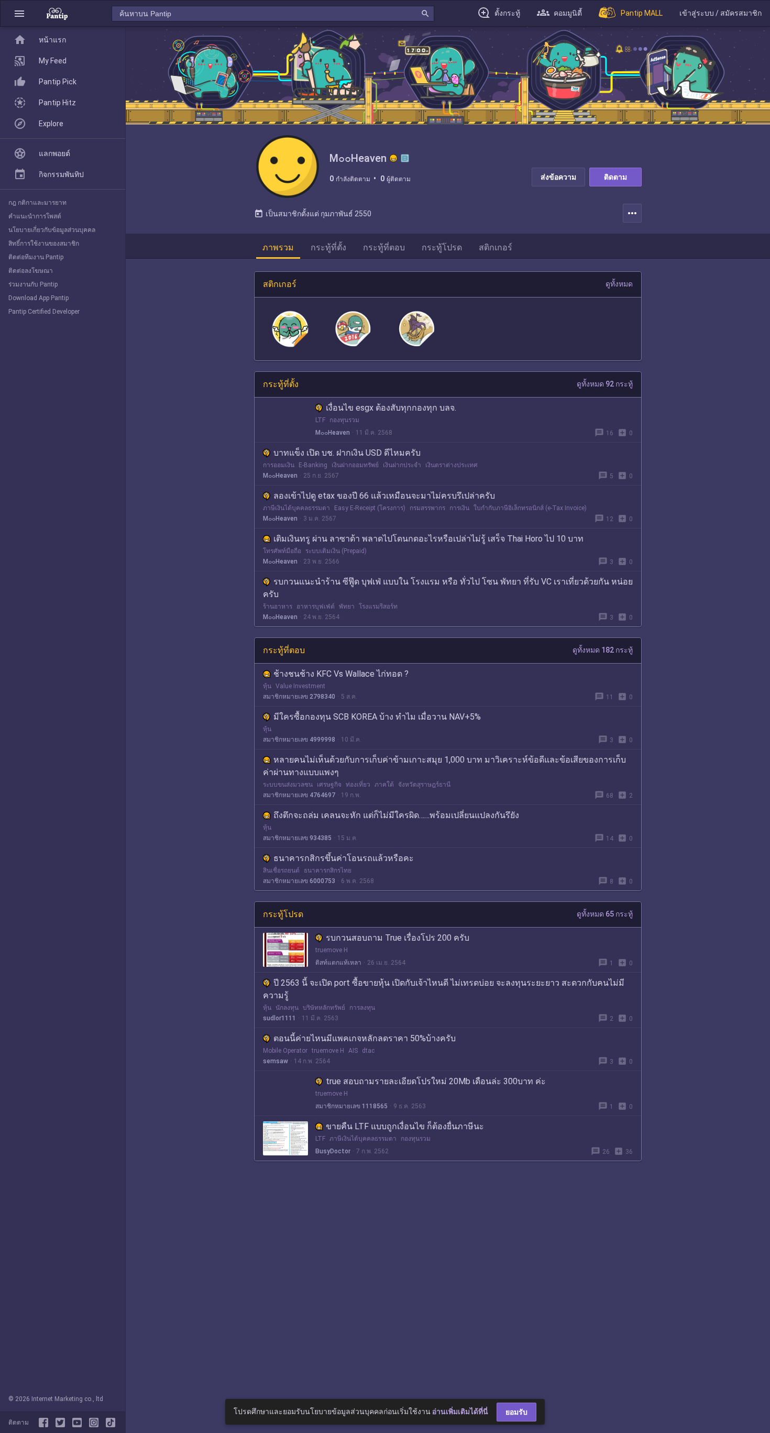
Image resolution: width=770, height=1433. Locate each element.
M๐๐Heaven (332, 432)
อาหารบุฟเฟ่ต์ (315, 606)
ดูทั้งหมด (619, 284)
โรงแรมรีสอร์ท (378, 606)
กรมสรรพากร (427, 508)
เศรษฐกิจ (329, 784)
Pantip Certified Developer (44, 311)
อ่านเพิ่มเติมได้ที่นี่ (460, 1411)
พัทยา (347, 606)
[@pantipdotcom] (95, 1422)
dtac (368, 1050)
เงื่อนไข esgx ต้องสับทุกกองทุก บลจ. (391, 408)
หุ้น (267, 686)
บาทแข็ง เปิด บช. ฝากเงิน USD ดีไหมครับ (347, 453)
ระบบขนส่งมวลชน (288, 784)
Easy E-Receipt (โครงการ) (369, 508)
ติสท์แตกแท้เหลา (338, 962)
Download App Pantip (38, 298)
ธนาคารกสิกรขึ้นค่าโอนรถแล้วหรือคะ (343, 858)
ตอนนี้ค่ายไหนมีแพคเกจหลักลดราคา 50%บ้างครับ (364, 1038)
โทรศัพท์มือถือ (282, 551)
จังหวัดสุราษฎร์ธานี (424, 784)
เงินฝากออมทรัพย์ (355, 465)
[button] (19, 13)
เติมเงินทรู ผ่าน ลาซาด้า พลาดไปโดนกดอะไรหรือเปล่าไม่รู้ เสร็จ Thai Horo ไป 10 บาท (428, 539)
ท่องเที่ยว (358, 784)
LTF (320, 420)
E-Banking (313, 465)
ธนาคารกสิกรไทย (327, 870)
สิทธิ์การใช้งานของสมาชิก (43, 243)
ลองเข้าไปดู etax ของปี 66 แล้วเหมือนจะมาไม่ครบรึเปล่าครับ (384, 496)
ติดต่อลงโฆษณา (30, 270)
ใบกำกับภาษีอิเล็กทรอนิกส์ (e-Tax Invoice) (530, 508)
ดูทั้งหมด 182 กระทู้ (603, 650)
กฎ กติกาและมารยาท (37, 202)
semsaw (275, 1061)
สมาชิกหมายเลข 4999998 (299, 739)
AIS (353, 1050)
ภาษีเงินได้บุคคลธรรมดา (296, 508)
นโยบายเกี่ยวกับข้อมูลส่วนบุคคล (51, 230)
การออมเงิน (278, 465)
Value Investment (300, 686)
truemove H (331, 950)
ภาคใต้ (384, 784)
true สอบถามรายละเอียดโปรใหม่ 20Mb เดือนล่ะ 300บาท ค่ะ (436, 1081)
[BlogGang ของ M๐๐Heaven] (405, 158)
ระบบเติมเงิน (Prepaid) (336, 551)
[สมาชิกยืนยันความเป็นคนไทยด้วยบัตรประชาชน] (393, 158)
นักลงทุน (287, 1007)
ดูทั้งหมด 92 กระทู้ (605, 384)
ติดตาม (615, 177)
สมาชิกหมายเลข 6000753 (299, 881)
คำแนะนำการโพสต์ (34, 216)
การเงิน (459, 508)
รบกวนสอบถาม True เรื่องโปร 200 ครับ (397, 938)
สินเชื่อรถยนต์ (281, 870)
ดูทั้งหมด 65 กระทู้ (605, 914)
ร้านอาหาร (277, 606)
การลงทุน (362, 1007)
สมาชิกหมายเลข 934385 (297, 838)
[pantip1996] (79, 1422)
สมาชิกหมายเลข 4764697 (299, 795)
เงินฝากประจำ (402, 465)
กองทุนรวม (344, 420)
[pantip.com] (57, 13)
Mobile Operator (285, 1050)
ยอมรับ (516, 1412)
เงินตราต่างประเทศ (451, 465)
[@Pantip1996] (62, 1422)
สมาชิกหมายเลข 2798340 (299, 696)
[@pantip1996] (110, 1422)
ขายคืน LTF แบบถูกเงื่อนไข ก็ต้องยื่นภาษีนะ (405, 1126)
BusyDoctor (332, 1151)
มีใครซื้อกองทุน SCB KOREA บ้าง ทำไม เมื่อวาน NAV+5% (377, 717)
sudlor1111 (279, 1018)
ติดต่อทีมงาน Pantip (35, 257)
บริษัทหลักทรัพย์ (324, 1007)
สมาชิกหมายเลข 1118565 (351, 1106)
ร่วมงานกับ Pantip (33, 284)
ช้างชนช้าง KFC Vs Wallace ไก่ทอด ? (341, 674)
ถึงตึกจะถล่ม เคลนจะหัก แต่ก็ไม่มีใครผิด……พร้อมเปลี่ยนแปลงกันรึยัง (396, 815)
